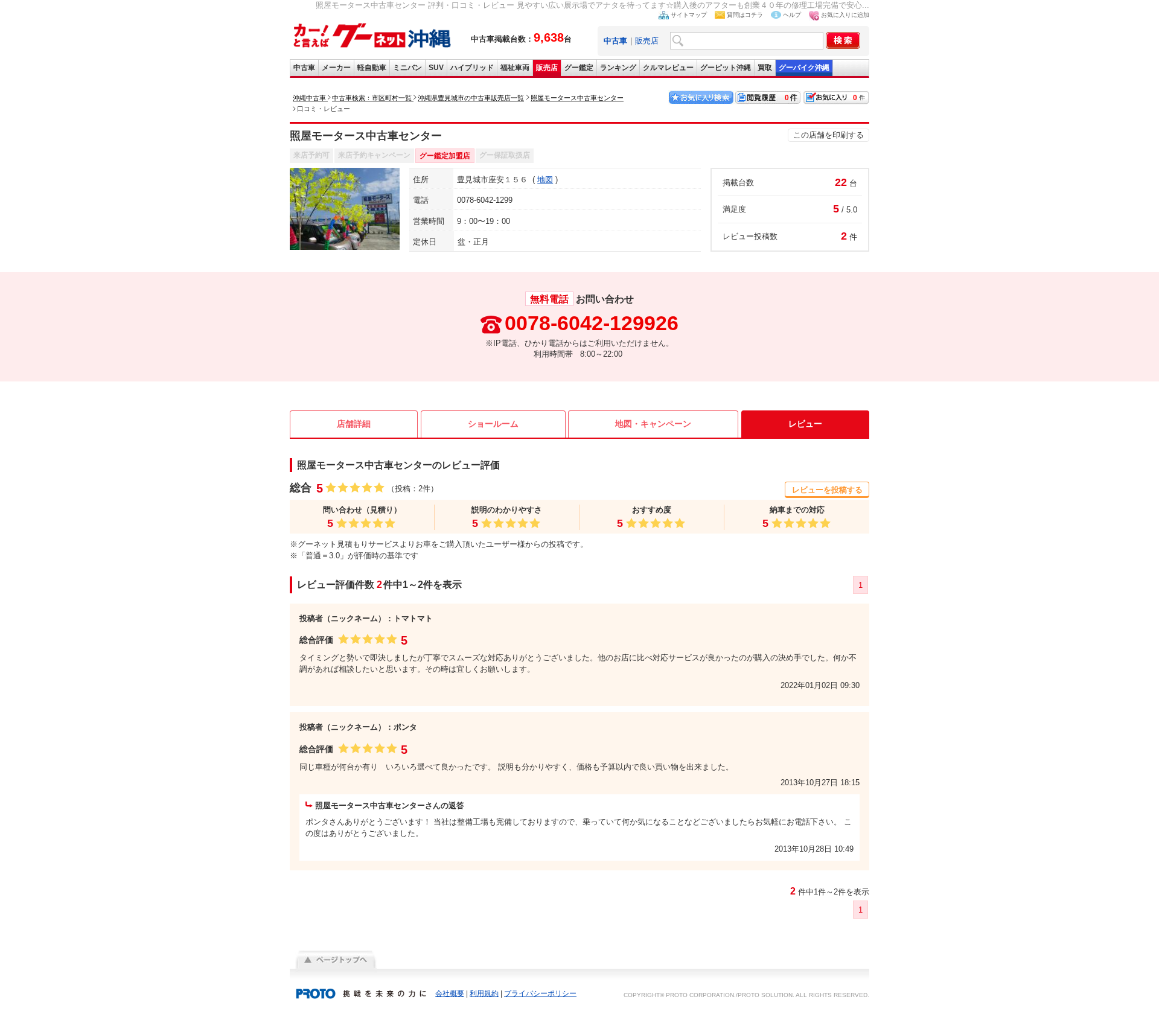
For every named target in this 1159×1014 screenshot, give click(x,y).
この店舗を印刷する (828, 134)
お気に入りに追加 (845, 14)
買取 (765, 67)
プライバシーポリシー (540, 993)
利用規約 (484, 993)
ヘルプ (792, 14)
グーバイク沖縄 (804, 67)
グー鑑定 (578, 67)
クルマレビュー (668, 67)
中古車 (304, 67)
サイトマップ (689, 14)
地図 (545, 179)
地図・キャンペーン (653, 424)
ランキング (618, 67)
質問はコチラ (745, 14)
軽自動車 (371, 67)
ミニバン (407, 67)
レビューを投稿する (827, 489)
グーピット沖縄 (725, 67)
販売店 (647, 40)
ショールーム (493, 424)
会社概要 (449, 993)
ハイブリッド (472, 67)
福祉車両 (514, 67)
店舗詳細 (354, 424)
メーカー (336, 67)
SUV (436, 67)
